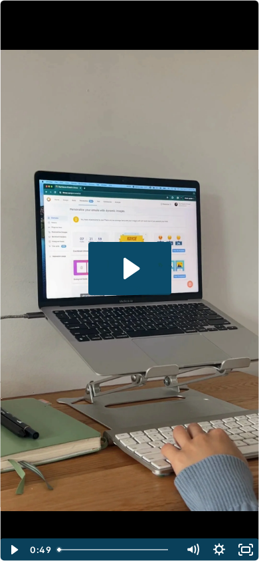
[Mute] (192, 549)
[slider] (116, 549)
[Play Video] (13, 549)
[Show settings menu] (219, 549)
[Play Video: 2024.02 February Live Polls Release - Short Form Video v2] (129, 268)
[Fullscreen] (245, 549)
